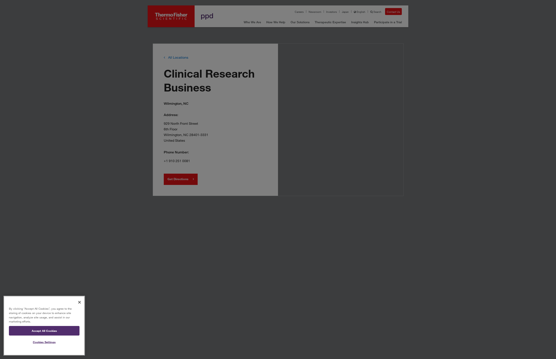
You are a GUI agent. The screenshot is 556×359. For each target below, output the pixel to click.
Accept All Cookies (44, 330)
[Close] (79, 302)
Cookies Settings (44, 342)
